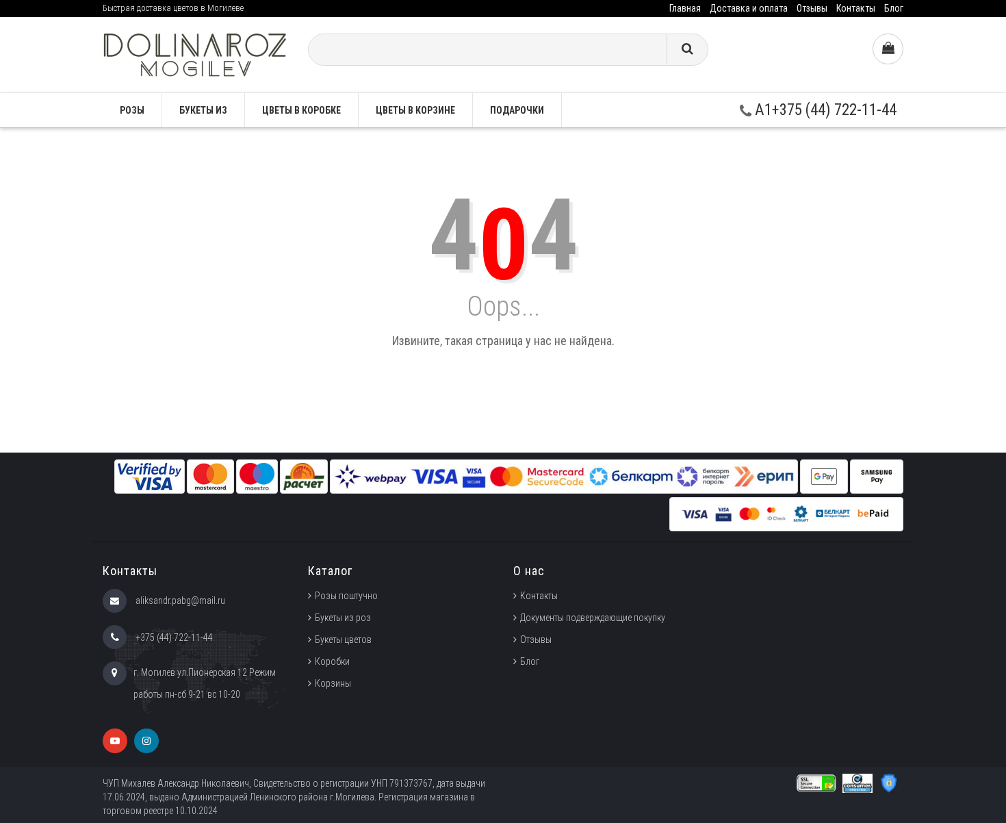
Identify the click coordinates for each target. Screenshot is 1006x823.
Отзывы (812, 8)
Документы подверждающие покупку (592, 617)
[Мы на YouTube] (115, 741)
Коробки (332, 661)
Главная (685, 8)
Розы (132, 110)
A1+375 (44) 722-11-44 (824, 110)
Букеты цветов (343, 639)
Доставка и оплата (749, 8)
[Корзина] (888, 49)
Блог (893, 8)
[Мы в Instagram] (146, 741)
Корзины (333, 683)
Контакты (855, 8)
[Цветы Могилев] (195, 54)
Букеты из (203, 110)
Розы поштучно (346, 595)
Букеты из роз (343, 617)
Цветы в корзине (415, 110)
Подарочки (517, 110)
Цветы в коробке (301, 110)
